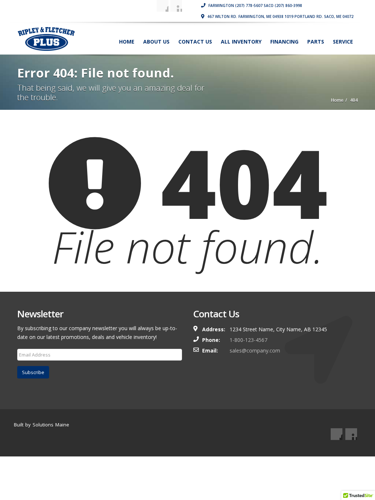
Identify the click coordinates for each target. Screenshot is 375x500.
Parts (315, 41)
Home (126, 41)
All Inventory (241, 41)
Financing (284, 41)
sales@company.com (255, 350)
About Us (156, 41)
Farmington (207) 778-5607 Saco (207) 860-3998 (254, 5)
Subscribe (33, 372)
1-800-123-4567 (248, 339)
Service (343, 41)
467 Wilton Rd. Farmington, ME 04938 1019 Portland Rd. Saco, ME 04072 (279, 16)
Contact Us (195, 41)
